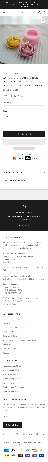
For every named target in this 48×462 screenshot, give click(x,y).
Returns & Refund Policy (12, 336)
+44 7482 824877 (10, 293)
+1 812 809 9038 (9, 290)
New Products (8, 383)
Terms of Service (9, 349)
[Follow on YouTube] (30, 434)
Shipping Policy (9, 332)
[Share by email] (22, 96)
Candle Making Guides (11, 391)
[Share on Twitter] (15, 96)
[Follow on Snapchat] (43, 434)
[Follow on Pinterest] (24, 434)
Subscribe (12, 425)
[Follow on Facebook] (4, 434)
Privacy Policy (8, 344)
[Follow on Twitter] (10, 434)
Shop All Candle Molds (12, 366)
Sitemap (6, 353)
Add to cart (24, 134)
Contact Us (7, 323)
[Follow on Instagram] (17, 434)
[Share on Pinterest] (19, 96)
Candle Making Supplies (12, 378)
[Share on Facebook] (11, 96)
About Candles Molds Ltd (13, 319)
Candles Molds (11, 74)
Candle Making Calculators (13, 387)
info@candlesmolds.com (12, 287)
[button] (24, 142)
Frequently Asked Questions (14, 327)
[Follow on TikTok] (37, 434)
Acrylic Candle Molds (11, 374)
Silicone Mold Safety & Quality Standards (19, 340)
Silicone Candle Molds (11, 370)
